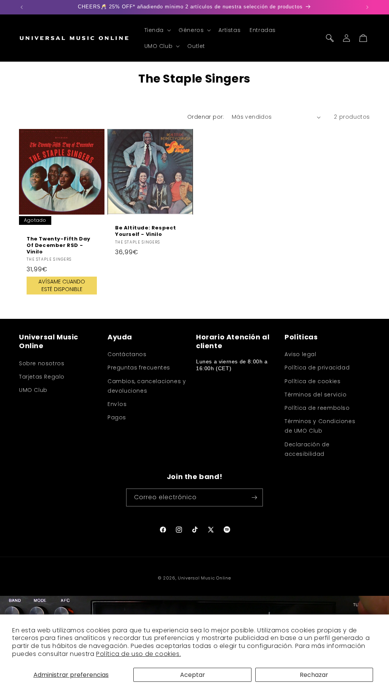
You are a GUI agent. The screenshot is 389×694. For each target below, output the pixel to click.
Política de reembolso (317, 408)
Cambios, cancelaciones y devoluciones (147, 386)
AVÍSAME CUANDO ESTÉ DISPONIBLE (61, 285)
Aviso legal (300, 354)
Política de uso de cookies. (138, 653)
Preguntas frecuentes (139, 367)
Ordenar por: (205, 117)
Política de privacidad (317, 367)
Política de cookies (312, 381)
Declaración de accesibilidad (307, 449)
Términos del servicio (316, 394)
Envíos (117, 404)
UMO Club (33, 390)
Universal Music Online (204, 578)
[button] (157, 30)
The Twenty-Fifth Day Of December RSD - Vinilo (58, 245)
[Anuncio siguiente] (367, 7)
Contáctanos (127, 354)
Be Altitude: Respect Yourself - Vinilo (145, 231)
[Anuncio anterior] (21, 7)
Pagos (117, 417)
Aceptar (192, 674)
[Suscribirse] (254, 497)
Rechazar (314, 674)
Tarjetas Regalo (42, 376)
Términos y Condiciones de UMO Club (320, 426)
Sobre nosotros (41, 363)
